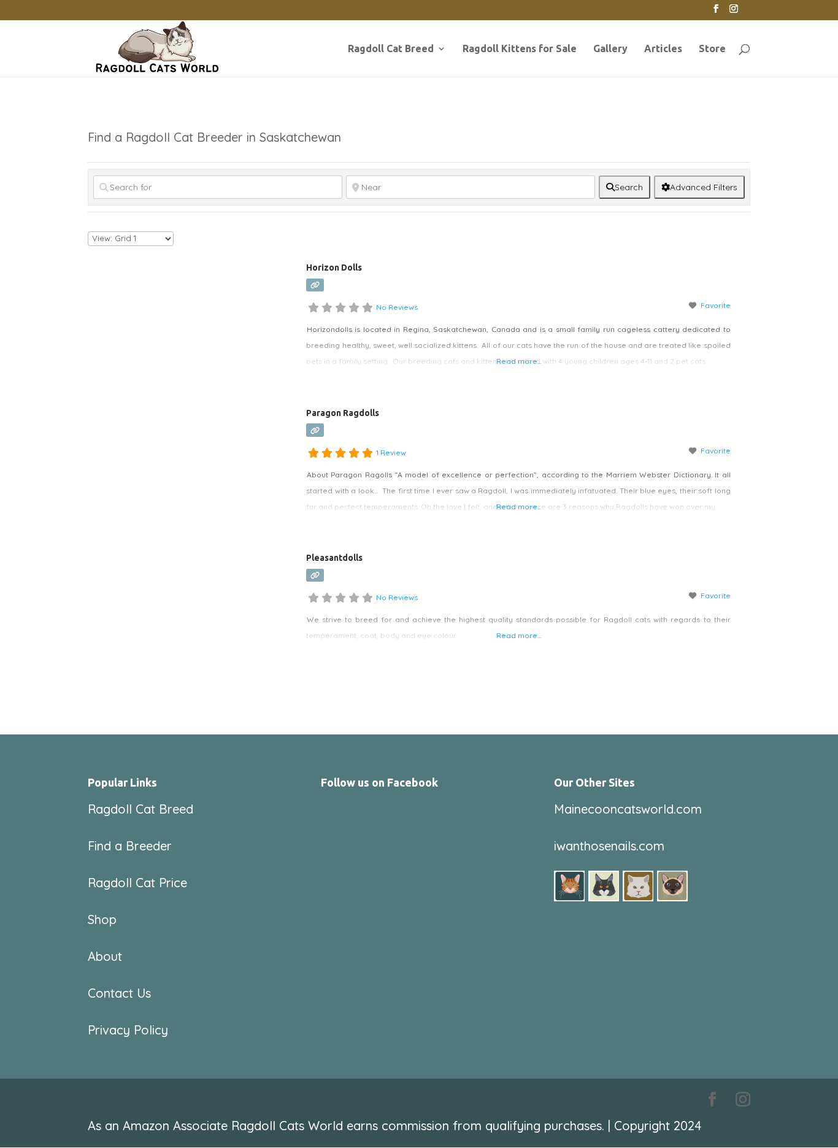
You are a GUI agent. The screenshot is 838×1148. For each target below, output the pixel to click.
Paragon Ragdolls (342, 413)
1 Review (391, 452)
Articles (663, 49)
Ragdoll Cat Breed (391, 49)
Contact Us (119, 993)
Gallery (610, 49)
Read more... (518, 361)
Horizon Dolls (334, 267)
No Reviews (397, 307)
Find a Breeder (130, 845)
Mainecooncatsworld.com (628, 809)
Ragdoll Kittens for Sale (520, 49)
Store (712, 49)
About (105, 956)
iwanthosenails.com (609, 845)
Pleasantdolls (334, 558)
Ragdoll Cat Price (137, 882)
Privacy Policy (128, 1030)
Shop (102, 919)
